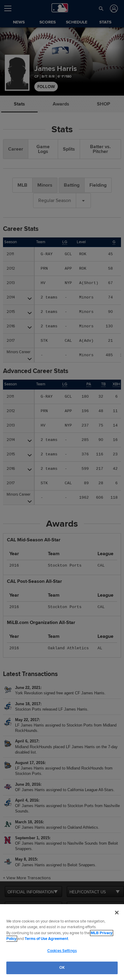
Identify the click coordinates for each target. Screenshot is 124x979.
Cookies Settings (62, 950)
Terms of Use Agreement (46, 938)
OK (62, 967)
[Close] (116, 912)
